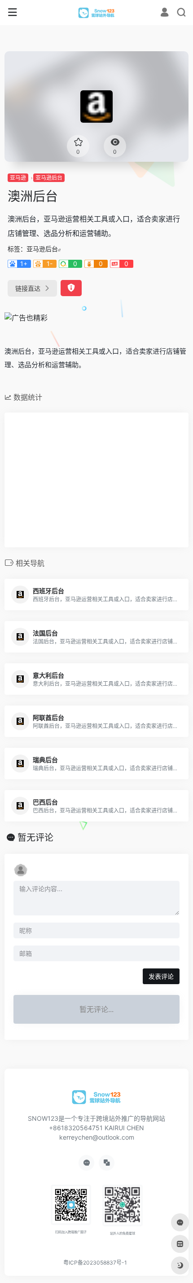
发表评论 (161, 976)
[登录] (164, 13)
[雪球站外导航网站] (97, 12)
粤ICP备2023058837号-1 (95, 1262)
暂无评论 (35, 837)
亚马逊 (18, 177)
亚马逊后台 (48, 177)
